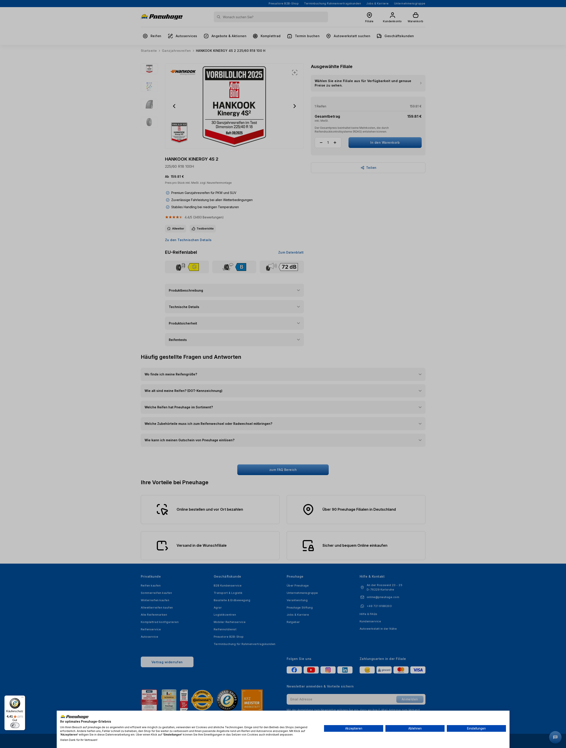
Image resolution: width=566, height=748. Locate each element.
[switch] (14, 725)
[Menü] (22, 698)
